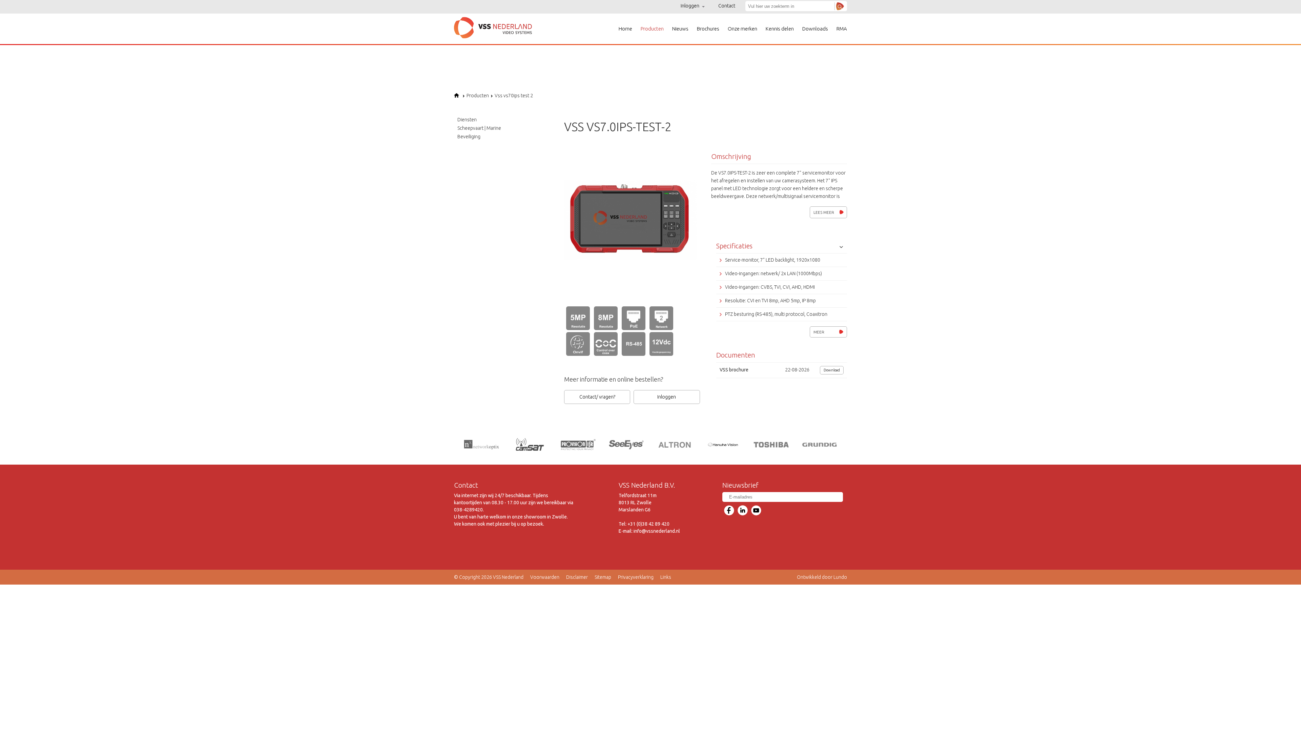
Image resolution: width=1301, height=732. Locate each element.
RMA (842, 28)
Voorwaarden (544, 577)
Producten (652, 28)
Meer (818, 332)
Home (625, 28)
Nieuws (680, 28)
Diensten (467, 119)
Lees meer (823, 212)
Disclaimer (577, 577)
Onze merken (742, 28)
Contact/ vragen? (597, 397)
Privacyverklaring (636, 577)
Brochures (708, 28)
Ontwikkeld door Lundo (822, 577)
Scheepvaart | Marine (479, 128)
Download (832, 370)
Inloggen (690, 5)
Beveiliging (468, 136)
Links (665, 577)
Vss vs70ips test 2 (514, 95)
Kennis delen (780, 28)
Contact (726, 5)
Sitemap (603, 577)
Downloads (815, 28)
